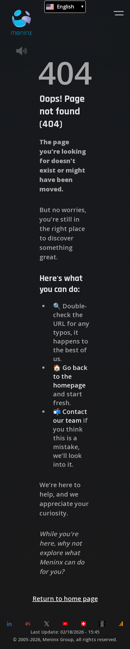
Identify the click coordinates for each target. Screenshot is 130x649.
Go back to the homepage (70, 376)
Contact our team (70, 416)
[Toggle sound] (31, 51)
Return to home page (65, 598)
